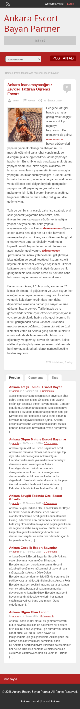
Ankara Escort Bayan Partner (32, 23)
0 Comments (47, 391)
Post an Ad (63, 58)
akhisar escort (51, 250)
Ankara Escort (29, 701)
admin (16, 100)
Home (8, 73)
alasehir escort (52, 228)
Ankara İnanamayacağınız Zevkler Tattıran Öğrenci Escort (29, 89)
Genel (31, 100)
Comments (35, 377)
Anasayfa (10, 679)
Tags (55, 377)
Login (70, 3)
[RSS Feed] (7, 3)
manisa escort (55, 139)
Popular (14, 377)
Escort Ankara (50, 701)
